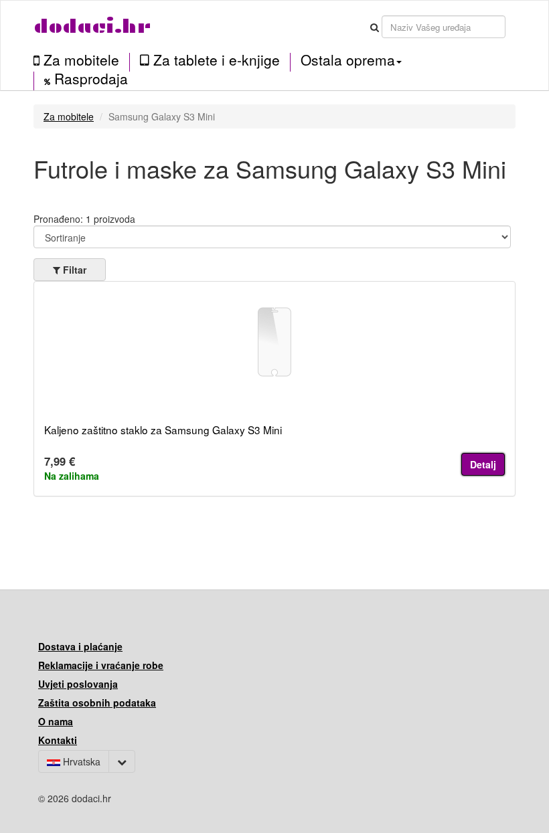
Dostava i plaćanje (80, 646)
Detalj (483, 464)
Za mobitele (79, 60)
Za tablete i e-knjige (214, 60)
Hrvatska (80, 761)
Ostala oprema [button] (348, 59)
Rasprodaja (89, 79)
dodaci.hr (92, 26)
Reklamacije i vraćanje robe (100, 665)
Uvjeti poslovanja (78, 683)
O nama (55, 721)
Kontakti (57, 740)
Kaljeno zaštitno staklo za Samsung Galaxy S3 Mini (163, 429)
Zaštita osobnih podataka (97, 702)
